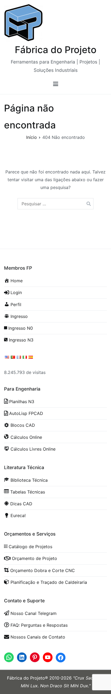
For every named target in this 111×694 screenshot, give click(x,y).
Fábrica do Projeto (55, 49)
